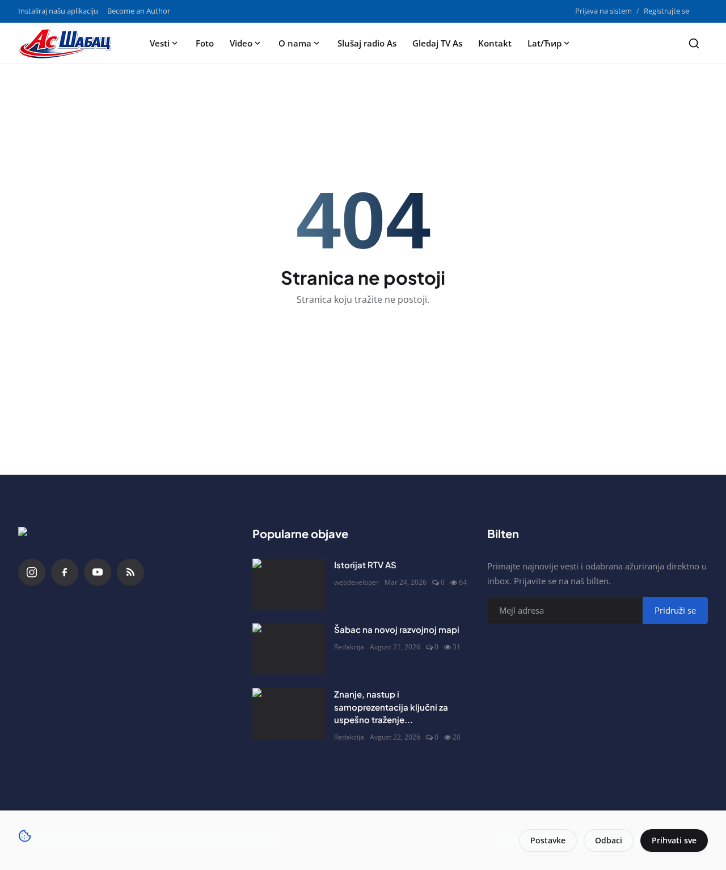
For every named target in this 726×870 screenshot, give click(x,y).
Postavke (547, 840)
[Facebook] (64, 572)
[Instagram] (31, 572)
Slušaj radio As (366, 43)
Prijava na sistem (603, 11)
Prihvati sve (674, 840)
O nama (294, 43)
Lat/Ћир (544, 43)
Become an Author (138, 11)
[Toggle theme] (703, 11)
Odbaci (608, 840)
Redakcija (349, 647)
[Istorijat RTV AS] (288, 584)
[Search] (694, 43)
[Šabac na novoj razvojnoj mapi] (288, 648)
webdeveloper (356, 582)
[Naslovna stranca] (68, 43)
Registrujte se (666, 11)
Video (241, 43)
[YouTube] (97, 572)
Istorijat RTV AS (365, 564)
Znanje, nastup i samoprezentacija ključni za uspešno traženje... (391, 707)
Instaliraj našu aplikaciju (58, 11)
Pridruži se (675, 610)
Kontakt (495, 43)
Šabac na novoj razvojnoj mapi (396, 629)
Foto (205, 43)
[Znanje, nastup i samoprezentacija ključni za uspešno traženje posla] (288, 713)
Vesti (160, 43)
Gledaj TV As (437, 43)
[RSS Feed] (130, 572)
